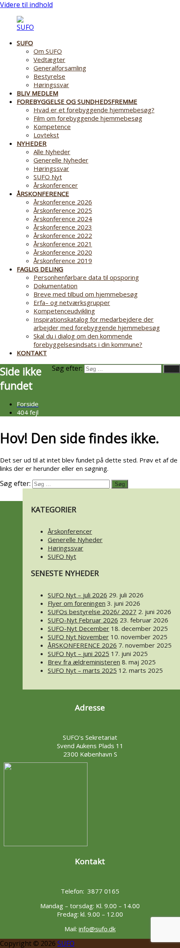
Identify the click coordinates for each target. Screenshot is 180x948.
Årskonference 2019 (62, 260)
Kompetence (52, 126)
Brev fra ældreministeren (84, 662)
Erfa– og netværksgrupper (71, 302)
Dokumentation (55, 286)
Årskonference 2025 (62, 210)
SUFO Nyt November (78, 637)
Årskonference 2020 (62, 252)
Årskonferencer (55, 185)
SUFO (25, 43)
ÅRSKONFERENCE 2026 (82, 645)
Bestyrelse (49, 76)
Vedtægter (49, 59)
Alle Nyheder (51, 151)
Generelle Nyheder (60, 160)
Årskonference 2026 (62, 202)
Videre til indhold (26, 4)
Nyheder (31, 143)
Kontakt (32, 353)
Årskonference (43, 193)
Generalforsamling (59, 68)
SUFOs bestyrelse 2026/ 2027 (92, 611)
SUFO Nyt (47, 177)
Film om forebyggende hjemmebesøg (87, 118)
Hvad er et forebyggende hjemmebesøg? (93, 110)
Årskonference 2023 (62, 227)
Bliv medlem (37, 93)
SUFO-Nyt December (78, 628)
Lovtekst (46, 135)
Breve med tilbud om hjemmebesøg (85, 294)
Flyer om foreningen (76, 603)
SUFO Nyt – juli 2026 (77, 595)
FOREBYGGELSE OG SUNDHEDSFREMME (77, 101)
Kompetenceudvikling (64, 311)
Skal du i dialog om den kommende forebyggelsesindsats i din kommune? (87, 340)
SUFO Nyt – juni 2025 (78, 653)
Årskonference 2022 (62, 235)
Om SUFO (47, 51)
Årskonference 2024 (62, 218)
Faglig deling (40, 269)
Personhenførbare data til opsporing (86, 277)
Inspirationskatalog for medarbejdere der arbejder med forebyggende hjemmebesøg (96, 323)
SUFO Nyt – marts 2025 (82, 670)
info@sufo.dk (97, 929)
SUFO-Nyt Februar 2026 (83, 620)
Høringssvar (51, 84)
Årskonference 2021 (62, 244)
